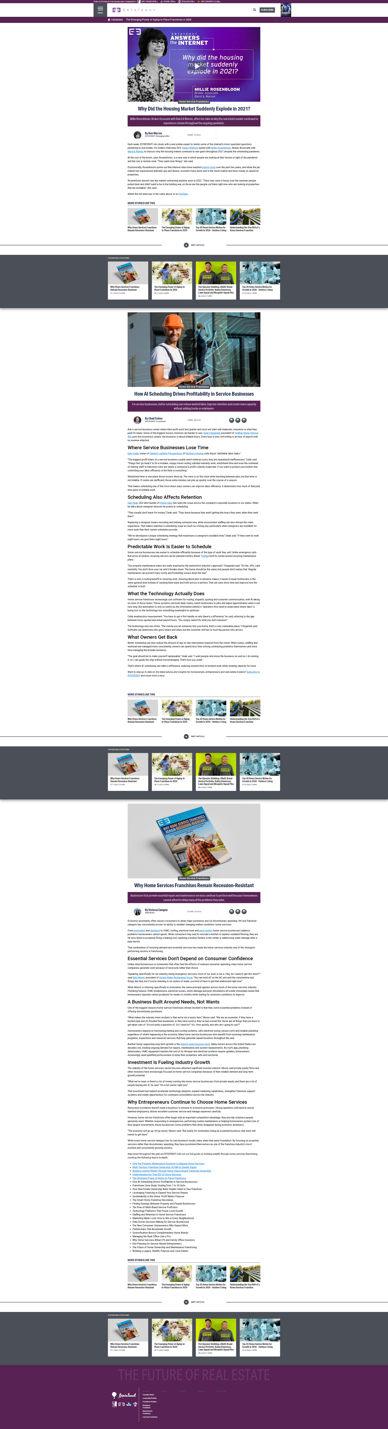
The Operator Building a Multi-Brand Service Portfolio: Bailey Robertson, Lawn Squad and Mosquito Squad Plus (187, 19)
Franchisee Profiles (150, 1401)
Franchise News (148, 1394)
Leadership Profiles (150, 1398)
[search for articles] (256, 10)
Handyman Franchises (147, 1406)
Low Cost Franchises (150, 1417)
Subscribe (267, 9)
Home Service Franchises (194, 101)
